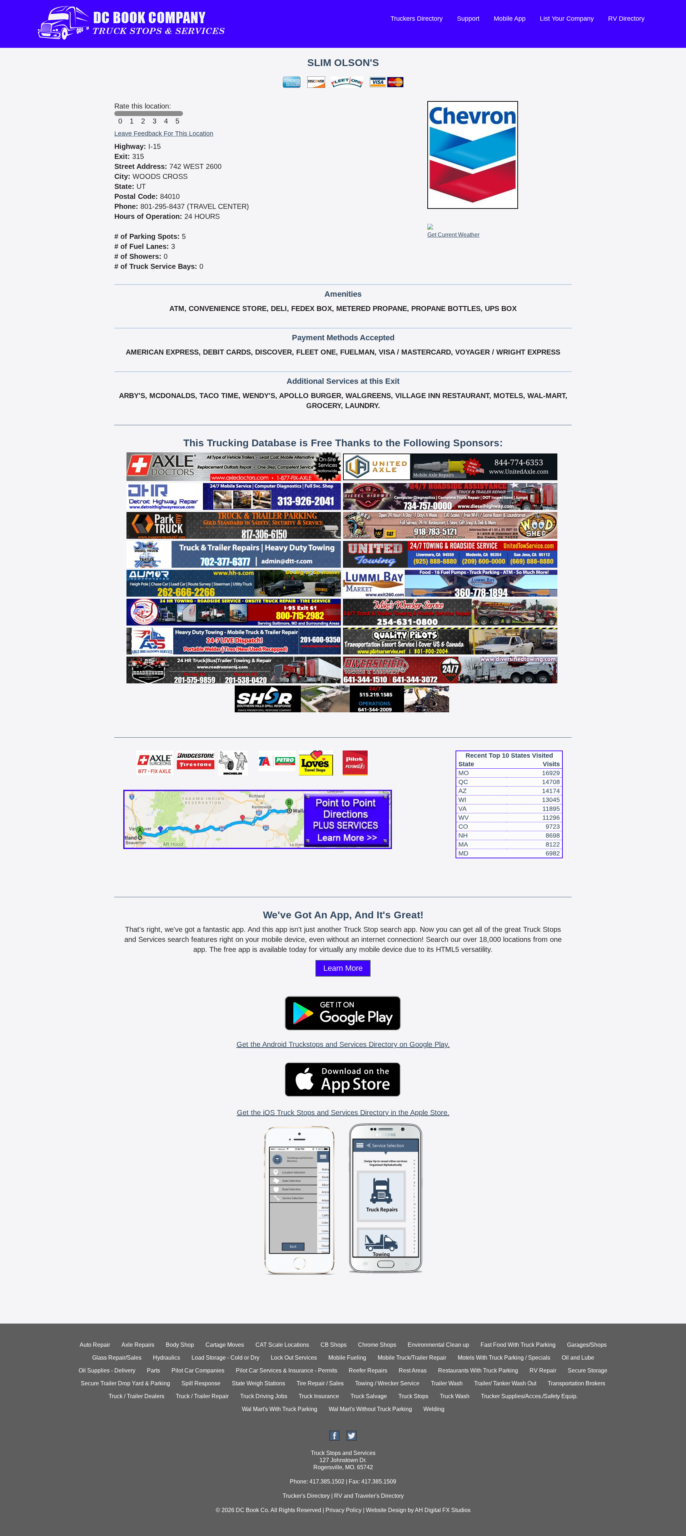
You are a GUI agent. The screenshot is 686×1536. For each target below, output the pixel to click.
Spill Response (201, 1383)
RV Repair (543, 1370)
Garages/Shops (587, 1345)
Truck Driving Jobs (263, 1396)
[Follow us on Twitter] (352, 1439)
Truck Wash (454, 1396)
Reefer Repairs (368, 1370)
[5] (177, 113)
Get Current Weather (453, 235)
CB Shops (333, 1345)
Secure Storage (587, 1370)
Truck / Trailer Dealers (136, 1396)
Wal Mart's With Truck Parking (279, 1409)
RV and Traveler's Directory (369, 1496)
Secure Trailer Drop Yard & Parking (125, 1383)
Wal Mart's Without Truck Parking (370, 1409)
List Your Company (567, 18)
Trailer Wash (447, 1383)
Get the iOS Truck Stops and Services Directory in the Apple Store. (343, 1112)
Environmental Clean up (438, 1345)
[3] (154, 113)
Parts (153, 1370)
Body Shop (180, 1345)
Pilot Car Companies (198, 1370)
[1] (131, 113)
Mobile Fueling (347, 1358)
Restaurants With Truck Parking (478, 1370)
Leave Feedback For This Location (163, 133)
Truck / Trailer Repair (202, 1396)
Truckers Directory (417, 18)
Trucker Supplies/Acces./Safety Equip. (529, 1396)
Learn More (343, 968)
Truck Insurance (319, 1396)
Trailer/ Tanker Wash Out (505, 1383)
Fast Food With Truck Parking (518, 1345)
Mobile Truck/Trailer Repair (412, 1358)
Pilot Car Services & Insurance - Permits (286, 1370)
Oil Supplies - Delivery (107, 1370)
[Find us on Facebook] (334, 1439)
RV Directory (626, 18)
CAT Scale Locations (282, 1345)
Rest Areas (413, 1370)
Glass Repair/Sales (116, 1358)
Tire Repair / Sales (320, 1383)
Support (468, 18)
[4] (166, 113)
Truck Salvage (369, 1396)
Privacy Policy (343, 1510)
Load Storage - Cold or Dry (225, 1358)
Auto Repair (95, 1345)
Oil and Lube (578, 1358)
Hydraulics (166, 1358)
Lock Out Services (294, 1358)
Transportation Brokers (576, 1383)
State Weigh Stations (258, 1383)
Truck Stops (413, 1396)
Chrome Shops (377, 1345)
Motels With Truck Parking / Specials (504, 1358)
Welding (433, 1409)
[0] (120, 113)
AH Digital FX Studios (443, 1510)
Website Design (386, 1510)
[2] (143, 113)
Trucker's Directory (306, 1496)
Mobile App (510, 18)
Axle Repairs (137, 1345)
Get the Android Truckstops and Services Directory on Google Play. (343, 1044)
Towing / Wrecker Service (387, 1383)
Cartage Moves (224, 1345)
